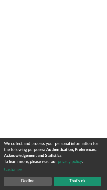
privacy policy (70, 162)
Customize (13, 170)
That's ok (77, 181)
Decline (27, 181)
